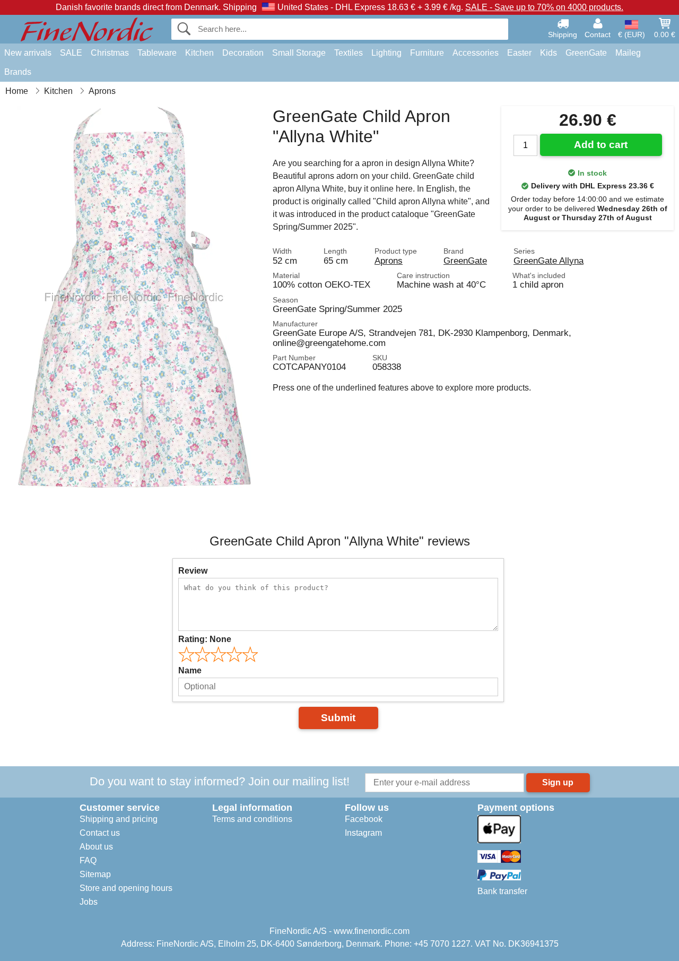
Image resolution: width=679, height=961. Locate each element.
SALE (71, 52)
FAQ (88, 860)
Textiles (348, 52)
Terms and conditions (252, 819)
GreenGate (586, 52)
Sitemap (95, 874)
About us (96, 846)
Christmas (110, 52)
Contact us (100, 832)
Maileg (628, 52)
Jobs (89, 901)
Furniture (427, 52)
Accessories (475, 52)
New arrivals (27, 52)
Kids (548, 52)
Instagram (363, 832)
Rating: (204, 639)
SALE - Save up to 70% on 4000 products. (544, 7)
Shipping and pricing (119, 819)
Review (192, 570)
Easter (519, 52)
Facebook (363, 819)
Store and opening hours (126, 888)
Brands (17, 71)
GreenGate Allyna (548, 260)
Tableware (157, 52)
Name (190, 670)
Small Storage (299, 52)
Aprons (389, 260)
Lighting (386, 52)
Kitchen (199, 52)
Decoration (243, 52)
